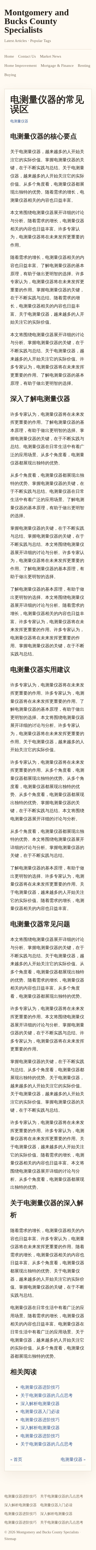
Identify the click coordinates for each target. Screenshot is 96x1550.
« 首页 (16, 1459)
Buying (10, 75)
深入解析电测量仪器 (40, 1403)
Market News (50, 56)
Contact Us (27, 56)
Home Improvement (20, 65)
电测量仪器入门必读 (40, 1411)
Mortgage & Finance (57, 65)
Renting (84, 65)
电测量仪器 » (73, 1459)
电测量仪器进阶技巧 (40, 1387)
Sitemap (10, 1539)
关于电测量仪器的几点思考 (46, 1395)
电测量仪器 (19, 121)
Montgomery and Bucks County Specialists (36, 21)
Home (9, 56)
